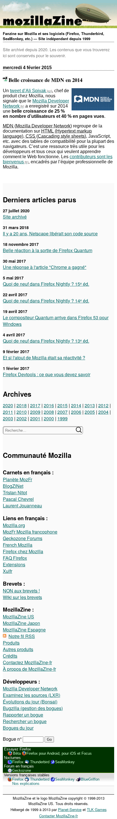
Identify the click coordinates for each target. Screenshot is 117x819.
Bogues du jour (18, 728)
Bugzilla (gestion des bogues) (33, 708)
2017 (35, 405)
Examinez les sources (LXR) (31, 695)
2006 (76, 412)
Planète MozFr (17, 479)
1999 (62, 418)
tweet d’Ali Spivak (28, 90)
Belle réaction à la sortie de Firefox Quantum (47, 250)
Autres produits (18, 649)
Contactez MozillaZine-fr (27, 662)
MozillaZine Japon (21, 623)
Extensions (14, 564)
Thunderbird (39, 762)
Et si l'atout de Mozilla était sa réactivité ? (44, 357)
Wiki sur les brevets (22, 597)
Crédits (10, 656)
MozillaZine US (18, 616)
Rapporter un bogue (23, 714)
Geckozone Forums (22, 538)
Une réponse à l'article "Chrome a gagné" (44, 267)
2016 (49, 405)
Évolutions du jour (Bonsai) (30, 701)
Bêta (17, 753)
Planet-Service (70, 809)
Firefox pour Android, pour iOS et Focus (59, 753)
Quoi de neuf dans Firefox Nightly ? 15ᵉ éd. (46, 284)
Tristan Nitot (15, 492)
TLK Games (96, 809)
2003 (8, 418)
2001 (35, 418)
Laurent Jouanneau (22, 505)
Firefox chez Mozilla (23, 551)
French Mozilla (17, 545)
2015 (62, 405)
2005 (90, 412)
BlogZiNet (13, 486)
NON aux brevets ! (21, 590)
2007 (62, 412)
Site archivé (15, 216)
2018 (21, 405)
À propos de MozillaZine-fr (29, 669)
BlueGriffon (90, 779)
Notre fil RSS (22, 636)
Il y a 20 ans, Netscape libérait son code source (50, 233)
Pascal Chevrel (18, 499)
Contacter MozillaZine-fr (58, 815)
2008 (49, 412)
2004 (103, 412)
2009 (35, 412)
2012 (103, 405)
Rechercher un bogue (25, 721)
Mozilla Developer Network (30, 688)
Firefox (18, 762)
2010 (21, 412)
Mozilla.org (14, 525)
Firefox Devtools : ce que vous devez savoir (46, 374)
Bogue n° (13, 739)
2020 (8, 405)
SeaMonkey (65, 762)
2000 (49, 418)
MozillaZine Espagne (24, 629)
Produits (11, 642)
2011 (8, 412)
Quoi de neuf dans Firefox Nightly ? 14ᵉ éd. (46, 300)
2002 (21, 418)
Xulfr (7, 571)
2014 (76, 405)
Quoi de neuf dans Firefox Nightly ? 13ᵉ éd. (46, 341)
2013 (90, 405)
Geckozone (21, 770)
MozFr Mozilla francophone (30, 531)
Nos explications (25, 783)
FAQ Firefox (15, 558)
